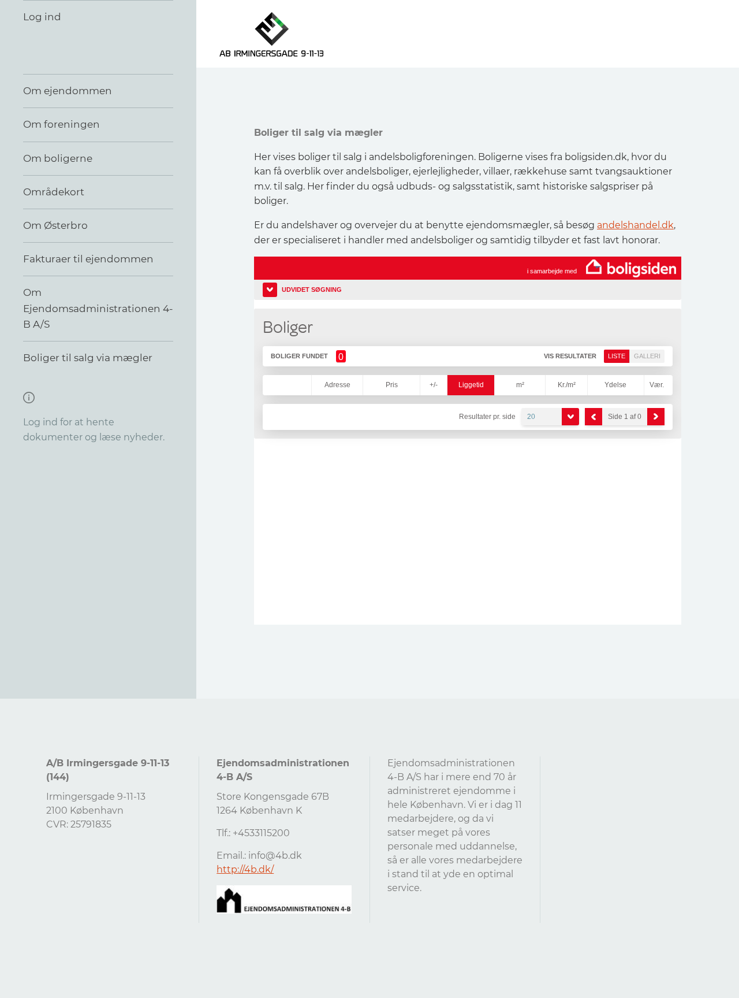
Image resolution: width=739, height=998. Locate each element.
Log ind (42, 17)
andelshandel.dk (635, 225)
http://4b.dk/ (245, 869)
